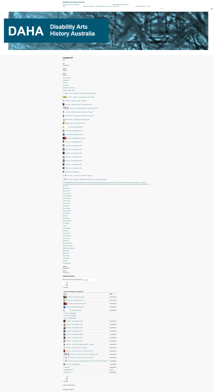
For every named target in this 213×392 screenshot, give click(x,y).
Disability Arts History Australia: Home (71, 5)
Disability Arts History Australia (74, 2)
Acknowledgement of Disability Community (120, 5)
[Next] (66, 285)
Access (148, 6)
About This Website (88, 6)
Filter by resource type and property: (72, 279)
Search (212, 9)
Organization (66, 272)
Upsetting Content (140, 6)
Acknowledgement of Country (104, 6)
